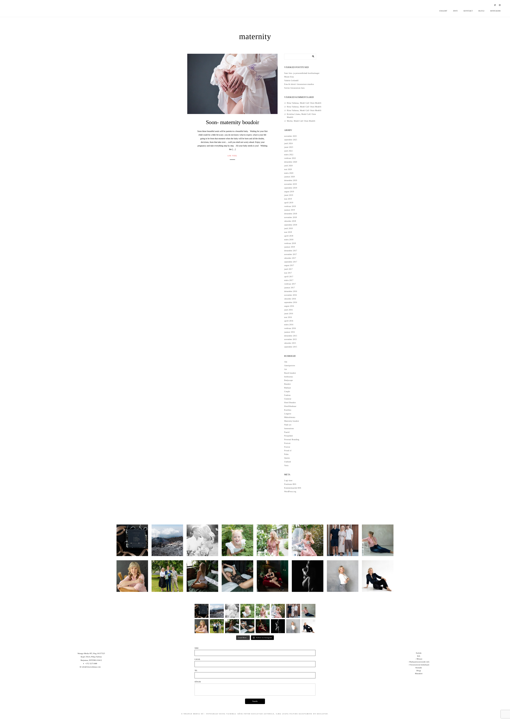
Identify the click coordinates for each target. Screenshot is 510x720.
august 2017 (289, 265)
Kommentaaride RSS (292, 488)
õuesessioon (289, 428)
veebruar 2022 (290, 158)
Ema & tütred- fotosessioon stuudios (299, 84)
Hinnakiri (495, 11)
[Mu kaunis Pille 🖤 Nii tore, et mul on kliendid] (202, 626)
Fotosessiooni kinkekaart (419, 665)
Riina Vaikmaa (293, 103)
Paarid (286, 432)
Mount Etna (289, 77)
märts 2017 (288, 280)
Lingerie (287, 414)
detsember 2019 (290, 180)
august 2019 (289, 192)
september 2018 (290, 225)
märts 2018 (288, 240)
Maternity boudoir (291, 421)
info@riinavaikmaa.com (91, 667)
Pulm (286, 454)
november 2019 (290, 184)
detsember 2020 (290, 162)
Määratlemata (289, 417)
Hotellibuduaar (290, 406)
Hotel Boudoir (290, 403)
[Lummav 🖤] (263, 626)
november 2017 (290, 254)
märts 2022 (288, 155)
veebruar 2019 (290, 206)
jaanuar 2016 (289, 332)
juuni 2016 (288, 314)
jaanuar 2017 (289, 288)
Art (285, 369)
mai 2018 (288, 232)
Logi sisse (288, 481)
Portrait (287, 443)
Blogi (481, 11)
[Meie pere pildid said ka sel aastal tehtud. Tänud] (293, 611)
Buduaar (287, 388)
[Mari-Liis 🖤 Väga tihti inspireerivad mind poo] (308, 626)
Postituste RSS (290, 484)
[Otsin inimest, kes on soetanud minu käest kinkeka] (202, 611)
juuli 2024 (288, 143)
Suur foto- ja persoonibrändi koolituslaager (302, 73)
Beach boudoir (290, 373)
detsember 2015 (290, 336)
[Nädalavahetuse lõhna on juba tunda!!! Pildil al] (263, 611)
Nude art (287, 425)
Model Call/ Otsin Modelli (310, 103)
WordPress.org (290, 492)
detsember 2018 (290, 214)
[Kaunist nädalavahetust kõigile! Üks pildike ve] (293, 626)
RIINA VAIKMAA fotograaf (40, 9)
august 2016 (289, 306)
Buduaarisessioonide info (419, 662)
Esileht (443, 11)
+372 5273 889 (91, 664)
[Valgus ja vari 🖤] (278, 626)
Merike (290, 121)
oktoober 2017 (290, 258)
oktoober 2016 (290, 299)
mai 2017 (288, 273)
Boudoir (287, 384)
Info (455, 11)
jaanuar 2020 (289, 177)
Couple (287, 392)
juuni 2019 (288, 195)
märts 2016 (288, 325)
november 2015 (290, 339)
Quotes (287, 458)
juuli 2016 (288, 310)
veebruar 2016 (290, 328)
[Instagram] (499, 5)
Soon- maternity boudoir (232, 122)
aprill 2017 (288, 277)
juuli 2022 (288, 151)
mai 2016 (288, 317)
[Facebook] (495, 5)
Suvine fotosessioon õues (294, 88)
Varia (286, 465)
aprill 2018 (288, 236)
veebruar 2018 (290, 243)
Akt (285, 362)
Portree (287, 447)
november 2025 (290, 136)
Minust (419, 659)
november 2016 (290, 295)
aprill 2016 (288, 321)
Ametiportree (289, 366)
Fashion (287, 395)
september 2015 (290, 347)
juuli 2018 (288, 228)
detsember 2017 (290, 251)
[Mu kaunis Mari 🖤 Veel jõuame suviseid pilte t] (278, 611)
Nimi (196, 648)
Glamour (287, 399)
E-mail (197, 659)
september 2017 (290, 262)
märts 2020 (288, 173)
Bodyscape (288, 380)
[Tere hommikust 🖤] (247, 626)
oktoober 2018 (290, 221)
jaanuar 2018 (289, 247)
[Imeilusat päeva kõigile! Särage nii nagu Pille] (308, 611)
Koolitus (287, 410)
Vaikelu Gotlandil (291, 81)
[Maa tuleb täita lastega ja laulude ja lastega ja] (247, 611)
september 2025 (290, 140)
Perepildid (288, 436)
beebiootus (288, 377)
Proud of (287, 451)
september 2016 (290, 302)
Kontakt (468, 11)
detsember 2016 (290, 291)
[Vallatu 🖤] (232, 626)
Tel (196, 670)
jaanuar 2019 (289, 210)
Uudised (287, 462)
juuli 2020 (288, 166)
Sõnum (198, 682)
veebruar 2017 (290, 284)
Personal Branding (291, 440)
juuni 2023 (288, 147)
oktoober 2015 (290, 343)
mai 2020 (288, 169)
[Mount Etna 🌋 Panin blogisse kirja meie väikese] (217, 611)
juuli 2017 (288, 269)
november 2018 (290, 217)
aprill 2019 (288, 203)
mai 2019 (288, 199)
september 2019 (290, 188)
